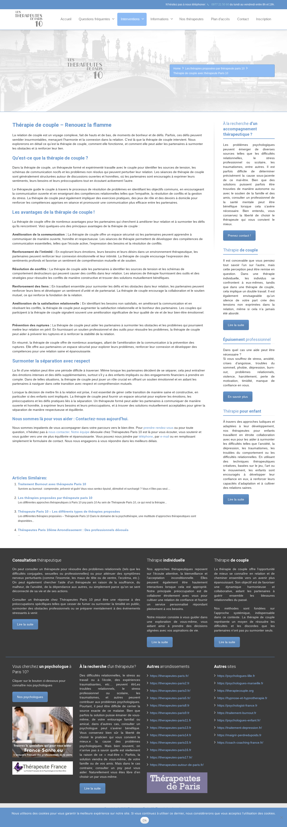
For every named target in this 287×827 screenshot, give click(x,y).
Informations (159, 19)
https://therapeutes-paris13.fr (170, 727)
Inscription (263, 19)
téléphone (146, 436)
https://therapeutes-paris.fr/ (169, 676)
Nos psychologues (30, 697)
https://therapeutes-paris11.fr (170, 720)
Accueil (66, 19)
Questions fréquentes (94, 19)
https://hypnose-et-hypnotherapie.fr (242, 698)
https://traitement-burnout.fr (236, 713)
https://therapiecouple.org (235, 690)
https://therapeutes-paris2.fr (169, 683)
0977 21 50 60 (220, 4)
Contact (243, 19)
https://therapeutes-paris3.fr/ (170, 690)
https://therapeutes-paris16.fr (170, 750)
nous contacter (58, 432)
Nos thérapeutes (191, 19)
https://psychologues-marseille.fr (240, 683)
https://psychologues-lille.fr (236, 676)
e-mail (164, 436)
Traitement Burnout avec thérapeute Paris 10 (52, 484)
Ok (145, 820)
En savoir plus (238, 396)
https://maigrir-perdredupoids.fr (239, 735)
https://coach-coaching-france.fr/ (240, 742)
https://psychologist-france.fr (237, 705)
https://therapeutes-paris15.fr (170, 742)
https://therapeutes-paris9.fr (169, 713)
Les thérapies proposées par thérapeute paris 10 (55, 498)
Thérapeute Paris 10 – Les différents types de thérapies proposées (69, 511)
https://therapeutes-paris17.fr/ (171, 757)
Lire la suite (236, 325)
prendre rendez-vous (158, 427)
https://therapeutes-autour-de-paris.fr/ (177, 765)
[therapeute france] (42, 767)
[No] (281, 817)
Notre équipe (80, 432)
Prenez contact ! (239, 235)
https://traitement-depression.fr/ (239, 727)
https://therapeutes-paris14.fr (170, 735)
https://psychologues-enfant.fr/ (238, 720)
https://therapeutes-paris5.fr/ (170, 698)
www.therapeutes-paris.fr (114, 466)
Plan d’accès (220, 19)
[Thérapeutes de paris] (177, 782)
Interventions (130, 19)
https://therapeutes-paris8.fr (169, 705)
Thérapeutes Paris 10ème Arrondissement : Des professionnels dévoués (73, 530)
